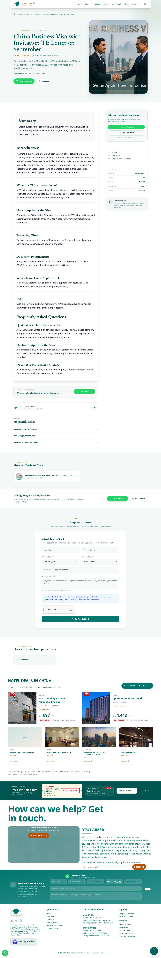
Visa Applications (125, 924)
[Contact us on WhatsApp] (5, 953)
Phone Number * (91, 550)
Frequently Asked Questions (121, 159)
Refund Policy (52, 928)
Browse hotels (125, 791)
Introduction (116, 155)
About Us (50, 919)
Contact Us (136, 4)
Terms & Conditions (54, 925)
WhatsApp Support (126, 916)
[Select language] (145, 3)
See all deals (144, 791)
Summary (115, 152)
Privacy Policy (52, 922)
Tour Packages (125, 930)
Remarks (48, 576)
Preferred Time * (88, 557)
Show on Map (40, 835)
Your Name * (49, 550)
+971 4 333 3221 (95, 931)
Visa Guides (123, 927)
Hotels (107, 3)
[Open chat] (154, 951)
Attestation (117, 3)
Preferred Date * (48, 557)
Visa (86, 4)
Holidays (97, 4)
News (126, 4)
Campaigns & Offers (128, 936)
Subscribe (139, 866)
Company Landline (126, 913)
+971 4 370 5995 (95, 918)
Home (79, 4)
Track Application (126, 933)
